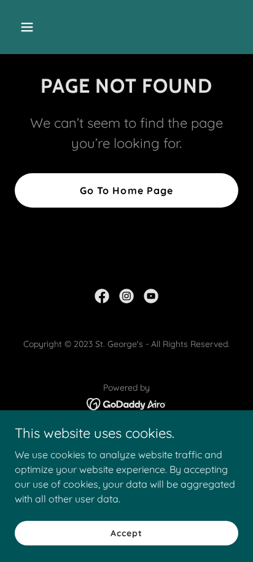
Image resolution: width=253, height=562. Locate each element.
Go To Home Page (126, 190)
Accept (126, 532)
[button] (40, 27)
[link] (102, 296)
